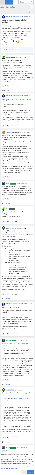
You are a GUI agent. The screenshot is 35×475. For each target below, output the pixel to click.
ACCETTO (30, 472)
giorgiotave (9, 16)
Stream (2, 7)
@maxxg (4, 212)
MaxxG (8, 183)
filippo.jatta (9, 132)
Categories (12, 7)
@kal (25, 319)
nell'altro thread (20, 280)
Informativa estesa (11, 468)
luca (7, 57)
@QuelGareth (6, 329)
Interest (7, 7)
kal (7, 228)
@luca (3, 99)
